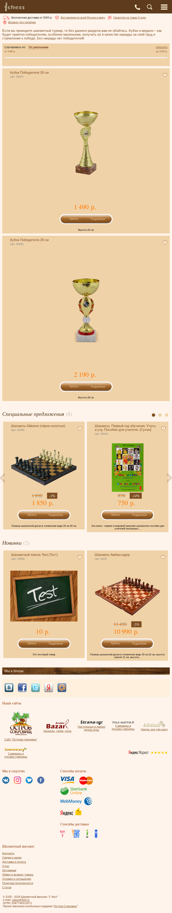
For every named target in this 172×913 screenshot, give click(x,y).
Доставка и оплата (14, 861)
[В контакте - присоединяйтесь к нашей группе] (8, 688)
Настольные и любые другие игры (91, 728)
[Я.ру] (48, 688)
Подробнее (98, 219)
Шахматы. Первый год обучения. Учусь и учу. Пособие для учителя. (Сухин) (125, 428)
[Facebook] (22, 688)
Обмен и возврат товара (17, 874)
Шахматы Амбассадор (112, 555)
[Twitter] (35, 688)
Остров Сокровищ (65, 906)
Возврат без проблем (22, 22)
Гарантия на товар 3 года (129, 17)
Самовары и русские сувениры (123, 727)
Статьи (6, 887)
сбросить (162, 47)
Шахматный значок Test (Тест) (34, 555)
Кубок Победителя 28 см (29, 240)
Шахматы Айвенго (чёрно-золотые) (38, 426)
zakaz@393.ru (21, 900)
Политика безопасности (17, 883)
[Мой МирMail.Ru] (61, 688)
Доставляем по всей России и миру (82, 17)
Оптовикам (9, 870)
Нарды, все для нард (154, 729)
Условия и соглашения (16, 879)
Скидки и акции (12, 857)
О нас (5, 866)
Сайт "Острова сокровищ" (20, 739)
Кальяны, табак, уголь (57, 731)
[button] (153, 415)
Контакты (8, 853)
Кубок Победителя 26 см (29, 72)
